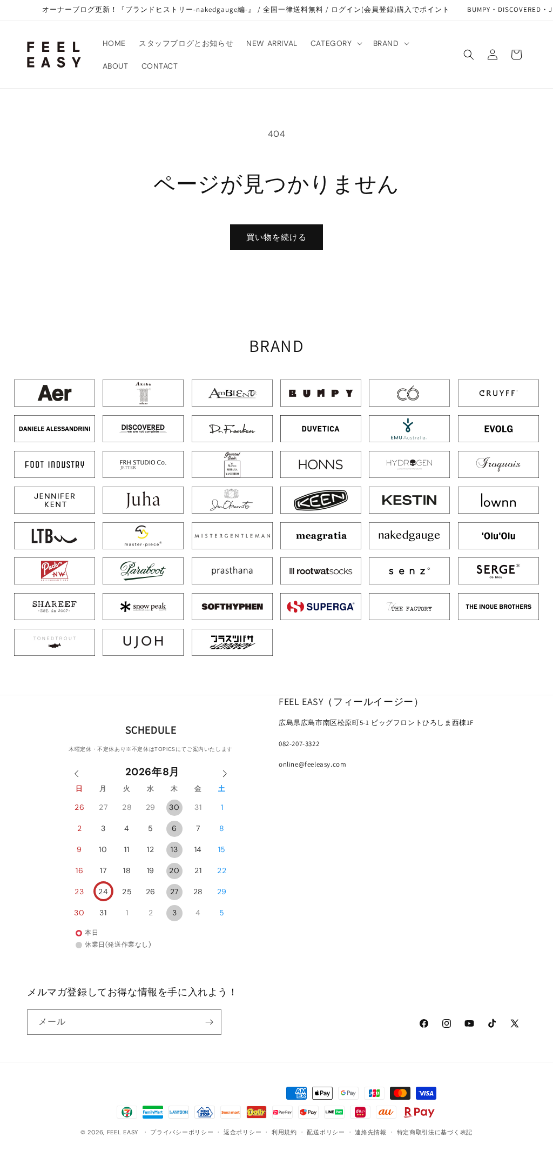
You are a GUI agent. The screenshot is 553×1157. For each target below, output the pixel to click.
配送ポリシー (326, 1132)
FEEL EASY (122, 1132)
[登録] (209, 1022)
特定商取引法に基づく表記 (435, 1132)
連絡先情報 (371, 1132)
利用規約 (284, 1132)
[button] (335, 43)
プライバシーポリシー (181, 1132)
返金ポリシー (242, 1132)
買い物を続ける (276, 237)
